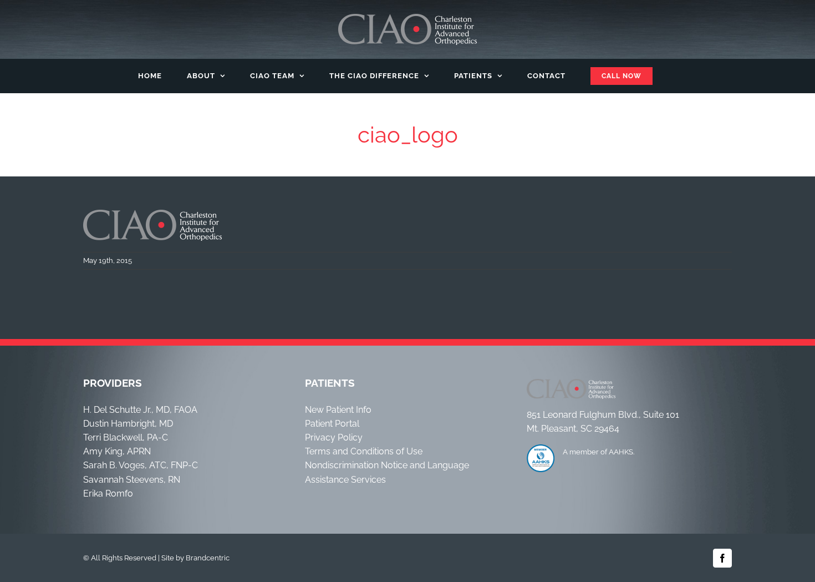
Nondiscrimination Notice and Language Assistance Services (387, 472)
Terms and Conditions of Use (363, 451)
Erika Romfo (108, 493)
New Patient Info (338, 409)
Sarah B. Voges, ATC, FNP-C (140, 465)
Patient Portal (332, 423)
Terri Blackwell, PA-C (125, 437)
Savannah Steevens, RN (131, 479)
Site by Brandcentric (195, 558)
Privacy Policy (334, 437)
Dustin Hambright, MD (128, 423)
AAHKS (621, 451)
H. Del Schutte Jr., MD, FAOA (140, 409)
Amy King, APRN (117, 451)
